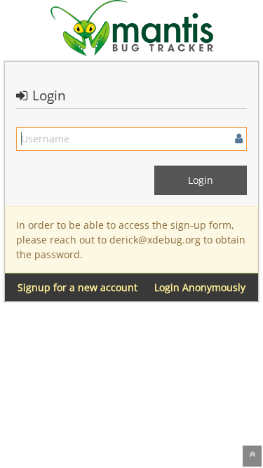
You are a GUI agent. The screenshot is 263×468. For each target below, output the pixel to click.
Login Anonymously (199, 287)
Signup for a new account (77, 287)
